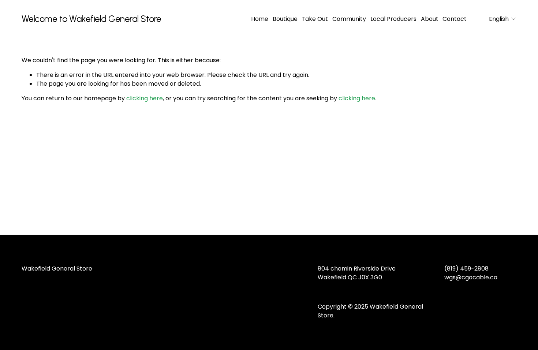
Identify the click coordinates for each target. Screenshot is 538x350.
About (429, 19)
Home (259, 19)
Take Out (315, 19)
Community (349, 19)
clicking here (144, 98)
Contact (454, 19)
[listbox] (498, 19)
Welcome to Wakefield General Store (91, 18)
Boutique (285, 19)
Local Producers (393, 19)
